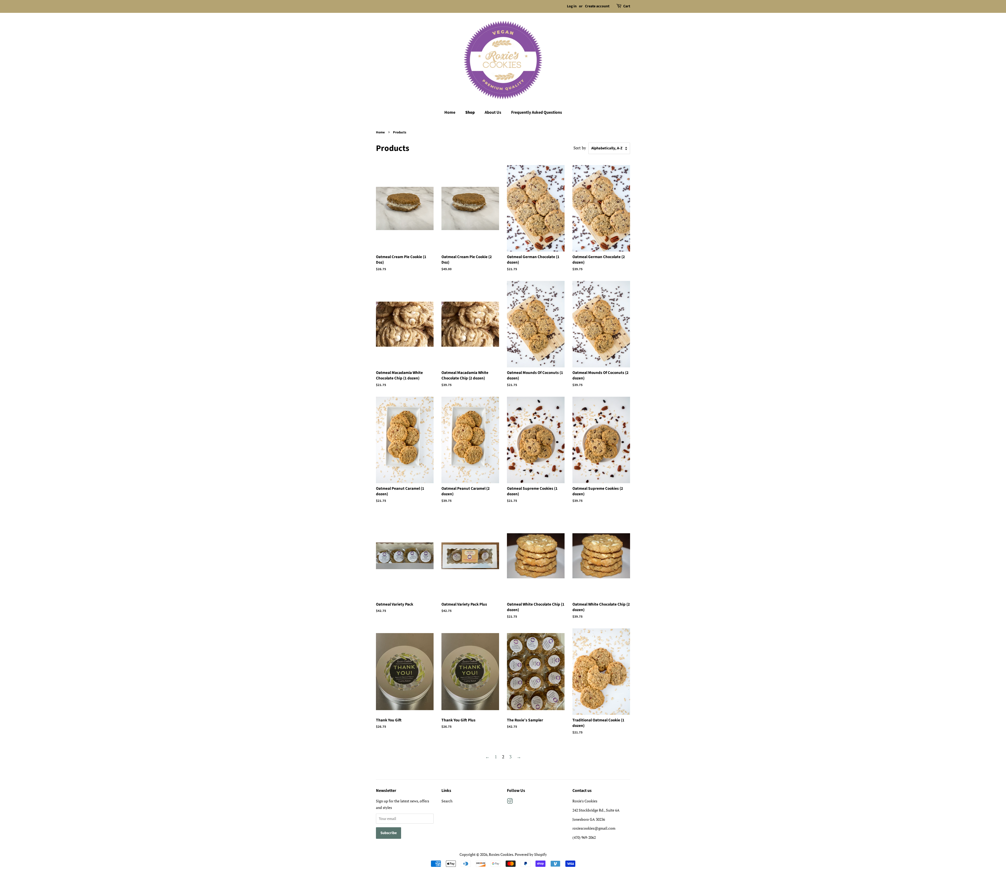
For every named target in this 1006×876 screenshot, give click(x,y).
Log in (572, 6)
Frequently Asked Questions (536, 112)
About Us (493, 112)
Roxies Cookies (501, 854)
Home (449, 112)
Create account (597, 6)
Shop (470, 112)
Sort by (579, 147)
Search (446, 800)
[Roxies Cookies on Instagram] (510, 801)
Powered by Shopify (531, 854)
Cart (626, 6)
